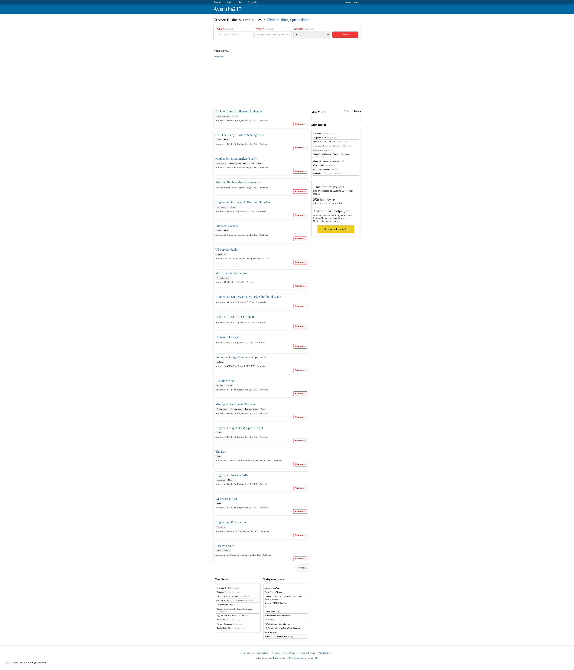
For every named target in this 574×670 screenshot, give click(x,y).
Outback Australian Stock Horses (332, 146)
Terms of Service (307, 653)
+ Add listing (262, 653)
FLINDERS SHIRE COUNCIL (235, 317)
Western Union (324, 165)
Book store (221, 480)
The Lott (220, 451)
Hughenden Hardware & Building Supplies (242, 202)
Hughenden (219, 57)
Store (235, 116)
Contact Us (252, 2)
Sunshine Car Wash (273, 588)
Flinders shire (277, 20)
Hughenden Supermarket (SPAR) (236, 158)
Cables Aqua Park (272, 611)
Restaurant (220, 385)
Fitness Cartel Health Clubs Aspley (279, 636)
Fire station (221, 527)
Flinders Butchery (226, 226)
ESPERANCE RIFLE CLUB (330, 142)
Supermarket (221, 163)
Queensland (299, 20)
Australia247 (227, 9)
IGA (266, 607)
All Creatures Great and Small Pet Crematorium (284, 628)
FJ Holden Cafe (225, 381)
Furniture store (235, 409)
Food (219, 140)
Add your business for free (336, 229)
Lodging (220, 362)
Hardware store (222, 207)
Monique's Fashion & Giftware (235, 404)
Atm (218, 551)
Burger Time (270, 620)
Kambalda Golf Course (328, 173)
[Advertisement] (287, 84)
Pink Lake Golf (324, 133)
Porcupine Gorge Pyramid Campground (240, 357)
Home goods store (223, 116)
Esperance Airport (323, 150)
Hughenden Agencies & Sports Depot (239, 428)
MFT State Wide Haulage (231, 273)
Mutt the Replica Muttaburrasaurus (237, 182)
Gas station (221, 254)
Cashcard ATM (224, 546)
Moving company (223, 278)
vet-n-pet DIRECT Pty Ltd (275, 603)
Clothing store (222, 409)
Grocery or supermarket (237, 163)
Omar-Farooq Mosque (274, 592)
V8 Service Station (227, 249)
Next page (303, 568)
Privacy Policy (288, 653)
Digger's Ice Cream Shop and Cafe (329, 161)
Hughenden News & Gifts (231, 475)
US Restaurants (296, 658)
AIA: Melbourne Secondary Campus (279, 624)
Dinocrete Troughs (227, 337)
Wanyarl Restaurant (326, 169)
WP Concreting (271, 632)
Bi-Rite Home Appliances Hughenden (239, 111)
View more (300, 124)
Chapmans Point (325, 137)
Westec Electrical (226, 499)
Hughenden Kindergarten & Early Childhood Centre (248, 296)
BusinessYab (279, 658)
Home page (218, 2)
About (240, 2)
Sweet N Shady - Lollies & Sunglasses (239, 135)
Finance (226, 551)
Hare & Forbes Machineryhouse (278, 615)
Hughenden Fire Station (230, 522)
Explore (230, 2)
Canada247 (312, 658)
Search (345, 34)
